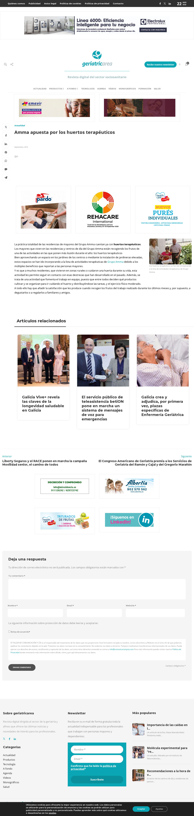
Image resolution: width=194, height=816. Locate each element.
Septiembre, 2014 (21, 147)
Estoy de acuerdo (20, 632)
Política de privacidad (97, 3)
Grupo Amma (115, 261)
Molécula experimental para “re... (167, 749)
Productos (55, 89)
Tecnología (88, 89)
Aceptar (141, 809)
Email (70, 605)
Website (131, 605)
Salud (157, 89)
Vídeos (112, 89)
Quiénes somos (16, 3)
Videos (7, 777)
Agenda (101, 89)
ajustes (52, 813)
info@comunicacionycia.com (122, 649)
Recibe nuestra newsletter (160, 64)
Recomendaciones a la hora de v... (168, 773)
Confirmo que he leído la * (93, 767)
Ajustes (159, 809)
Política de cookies (70, 3)
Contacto (118, 3)
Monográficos (127, 89)
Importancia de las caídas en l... (167, 726)
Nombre (13, 605)
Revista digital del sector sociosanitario (97, 77)
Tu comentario (16, 576)
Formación (145, 89)
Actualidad (40, 89)
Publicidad (34, 3)
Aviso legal (50, 3)
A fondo (71, 89)
